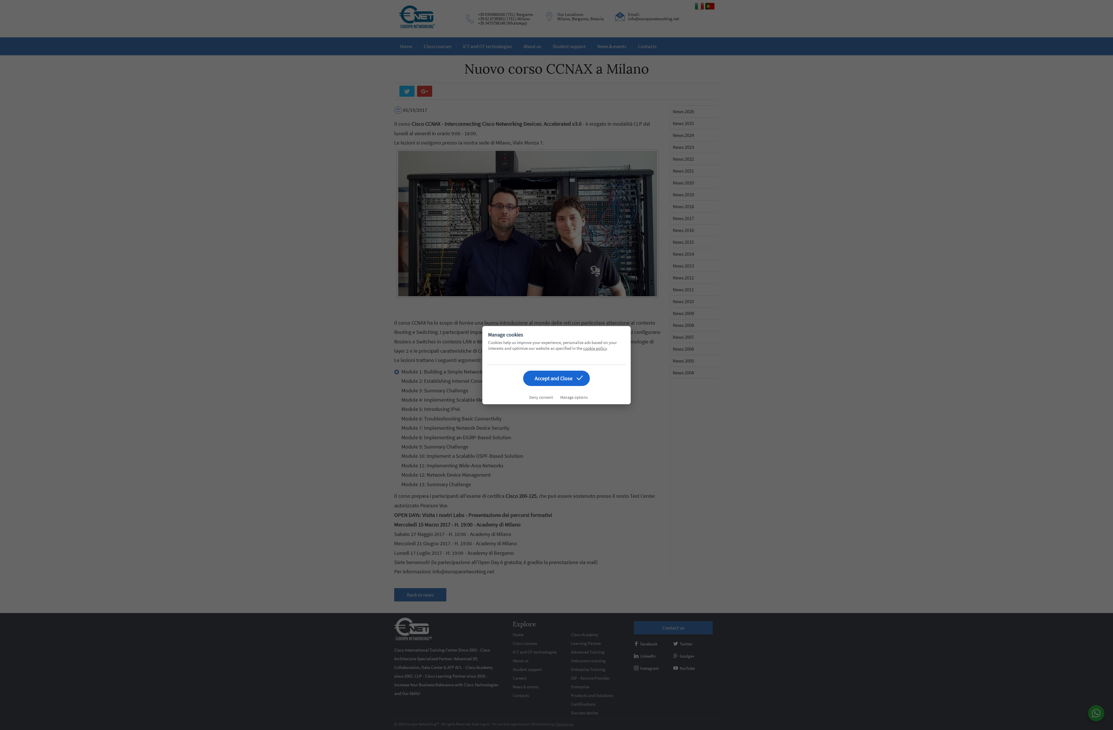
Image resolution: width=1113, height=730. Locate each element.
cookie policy (595, 348)
